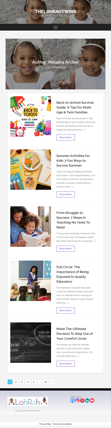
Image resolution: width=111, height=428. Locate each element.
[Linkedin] (87, 400)
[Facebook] (72, 400)
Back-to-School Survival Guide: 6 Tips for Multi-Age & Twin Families (75, 107)
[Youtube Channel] (92, 400)
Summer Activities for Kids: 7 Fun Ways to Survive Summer (73, 160)
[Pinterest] (82, 400)
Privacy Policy (45, 424)
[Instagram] (77, 400)
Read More (65, 136)
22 (46, 382)
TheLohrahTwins (55, 11)
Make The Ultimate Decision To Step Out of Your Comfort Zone (74, 333)
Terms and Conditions (62, 424)
